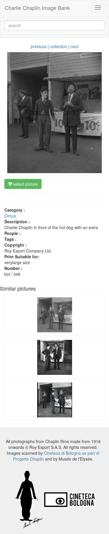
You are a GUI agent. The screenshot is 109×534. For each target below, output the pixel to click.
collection (58, 46)
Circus (10, 216)
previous (39, 46)
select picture (25, 184)
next (74, 46)
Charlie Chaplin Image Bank (37, 7)
